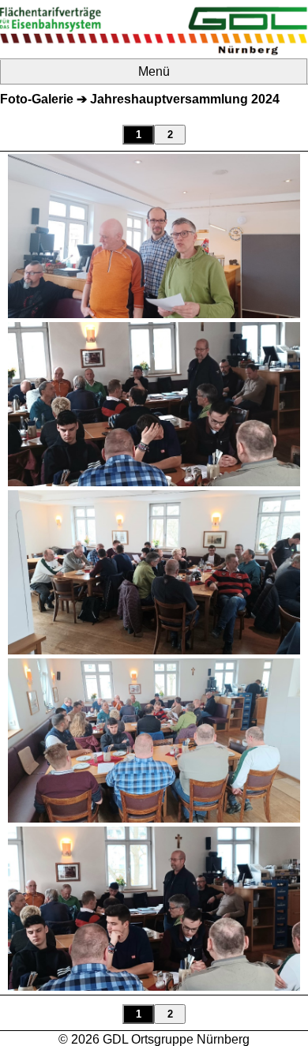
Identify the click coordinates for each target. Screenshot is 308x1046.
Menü (154, 71)
